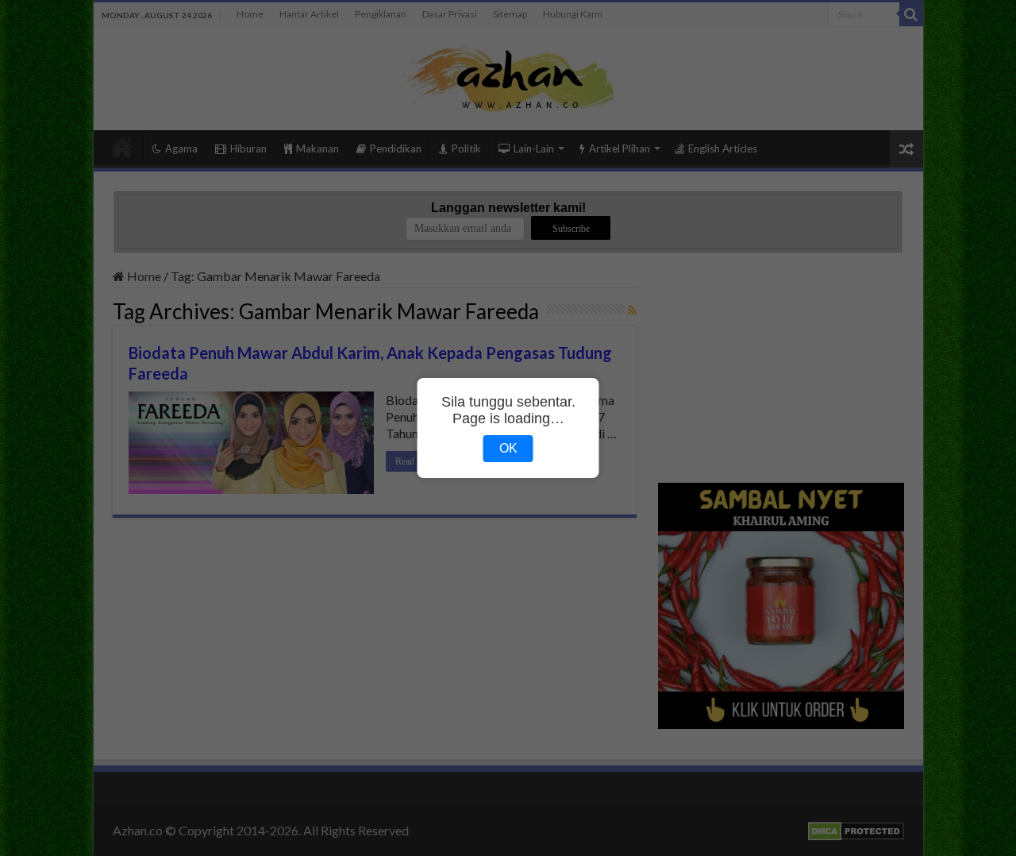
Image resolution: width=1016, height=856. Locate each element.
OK (508, 448)
